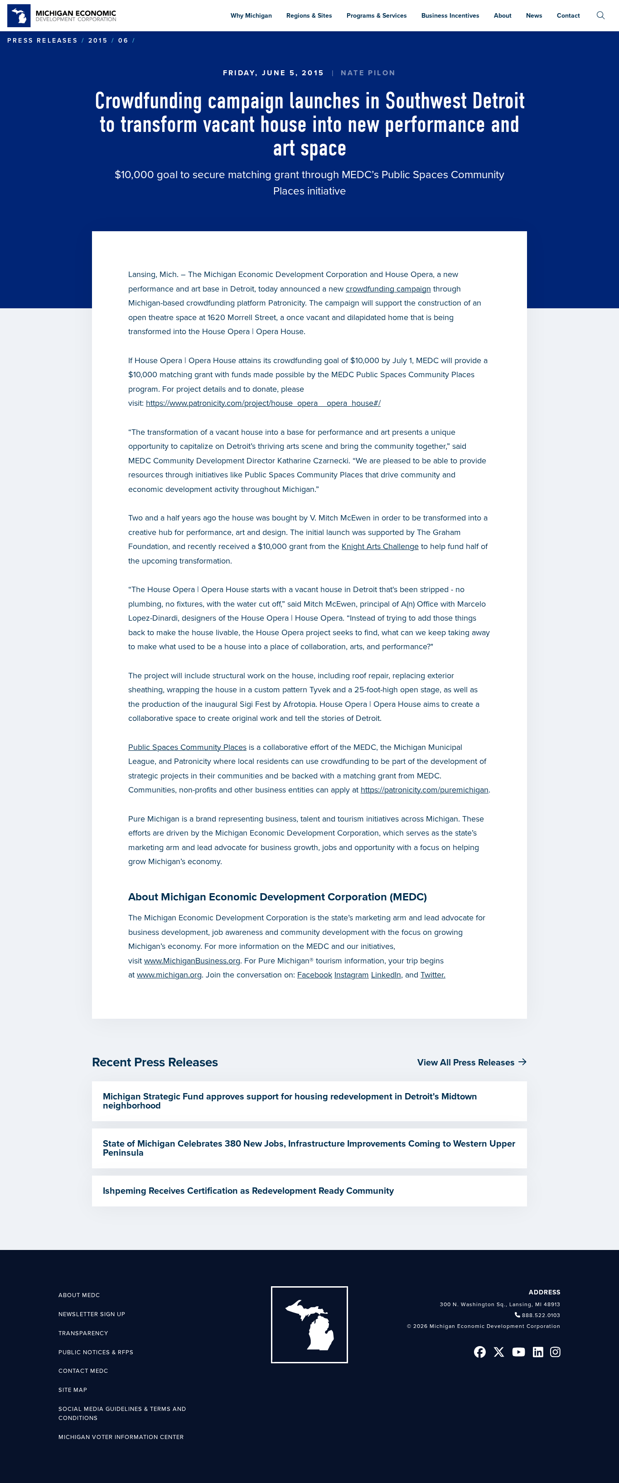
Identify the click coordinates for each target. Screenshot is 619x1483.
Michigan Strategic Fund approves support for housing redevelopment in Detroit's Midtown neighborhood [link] (290, 1101)
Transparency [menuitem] (83, 1333)
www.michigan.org (169, 975)
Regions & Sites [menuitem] (309, 15)
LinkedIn (386, 975)
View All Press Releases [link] (466, 1062)
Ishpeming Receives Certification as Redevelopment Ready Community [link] (248, 1191)
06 (123, 40)
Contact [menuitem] (568, 15)
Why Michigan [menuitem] (251, 15)
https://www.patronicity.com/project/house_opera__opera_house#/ (263, 403)
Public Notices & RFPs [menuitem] (96, 1352)
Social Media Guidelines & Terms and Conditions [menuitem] (122, 1413)
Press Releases (42, 40)
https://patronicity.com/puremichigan (424, 790)
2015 (98, 40)
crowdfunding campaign (388, 289)
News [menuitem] (534, 15)
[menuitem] (601, 15)
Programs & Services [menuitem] (377, 15)
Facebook (314, 975)
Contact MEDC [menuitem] (83, 1371)
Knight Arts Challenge (380, 546)
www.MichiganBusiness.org (192, 961)
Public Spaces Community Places (187, 747)
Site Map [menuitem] (72, 1390)
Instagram (351, 975)
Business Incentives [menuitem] (450, 15)
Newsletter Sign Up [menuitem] (92, 1314)
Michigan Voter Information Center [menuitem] (121, 1437)
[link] (61, 15)
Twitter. (433, 975)
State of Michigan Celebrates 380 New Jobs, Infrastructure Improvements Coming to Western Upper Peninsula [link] (309, 1148)
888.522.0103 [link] (541, 1315)
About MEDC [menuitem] (79, 1295)
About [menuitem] (503, 15)
